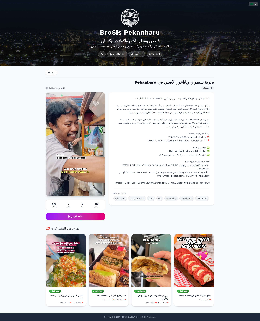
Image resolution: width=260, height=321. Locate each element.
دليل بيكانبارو (119, 54)
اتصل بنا (156, 54)
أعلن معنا (138, 54)
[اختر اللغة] (253, 4)
